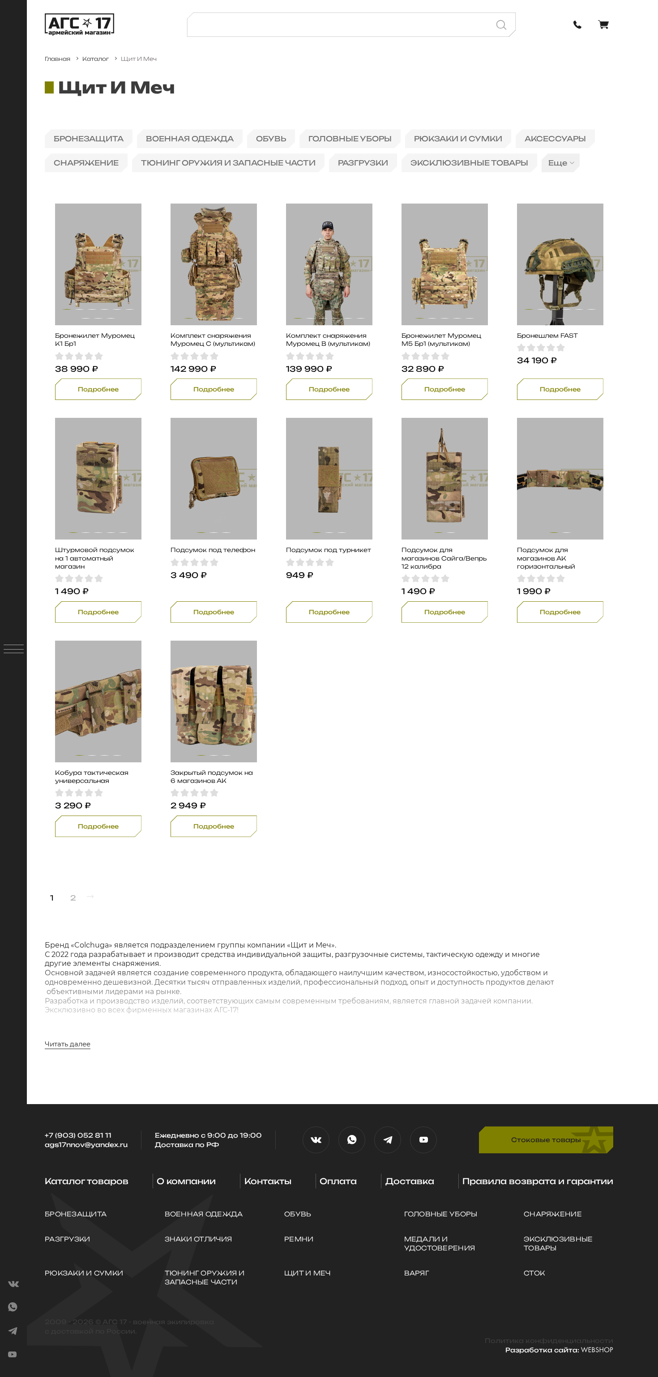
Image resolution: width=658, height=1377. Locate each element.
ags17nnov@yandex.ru (86, 1144)
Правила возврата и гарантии (537, 1181)
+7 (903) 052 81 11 (78, 1135)
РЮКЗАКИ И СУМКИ (458, 138)
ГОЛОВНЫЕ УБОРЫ (350, 138)
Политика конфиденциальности (549, 1340)
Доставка (409, 1181)
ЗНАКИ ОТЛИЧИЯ (198, 1239)
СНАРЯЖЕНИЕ (86, 162)
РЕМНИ (298, 1239)
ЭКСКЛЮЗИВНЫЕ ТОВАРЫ (469, 162)
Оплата (338, 1181)
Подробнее (98, 389)
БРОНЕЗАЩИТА (89, 138)
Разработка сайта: (543, 1350)
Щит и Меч (307, 1273)
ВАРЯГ (416, 1273)
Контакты (267, 1181)
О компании (186, 1181)
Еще (557, 162)
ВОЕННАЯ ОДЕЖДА (190, 138)
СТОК (534, 1273)
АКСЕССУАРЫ (555, 138)
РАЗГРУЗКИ (363, 162)
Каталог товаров (86, 1181)
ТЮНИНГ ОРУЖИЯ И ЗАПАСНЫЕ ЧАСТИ (228, 162)
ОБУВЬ (271, 138)
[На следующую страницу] (90, 896)
